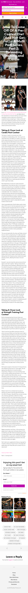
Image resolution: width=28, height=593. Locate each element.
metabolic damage (10, 532)
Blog (14, 575)
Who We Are (14, 579)
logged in (11, 560)
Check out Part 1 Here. (7, 452)
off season (22, 538)
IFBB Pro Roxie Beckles (14, 66)
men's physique (21, 529)
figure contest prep (9, 529)
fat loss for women (19, 526)
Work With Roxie (14, 577)
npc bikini (21, 532)
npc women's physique (10, 538)
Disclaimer (14, 584)
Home (14, 572)
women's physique (14, 540)
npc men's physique (19, 535)
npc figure (8, 535)
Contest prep (7, 526)
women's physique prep (14, 543)
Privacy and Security (14, 582)
